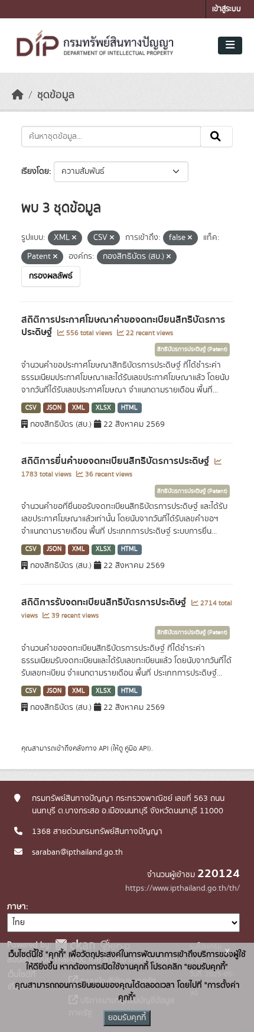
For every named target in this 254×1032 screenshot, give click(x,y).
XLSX (103, 408)
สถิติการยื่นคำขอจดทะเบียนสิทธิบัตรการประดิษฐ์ (116, 461)
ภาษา (16, 907)
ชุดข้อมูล (55, 95)
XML (78, 408)
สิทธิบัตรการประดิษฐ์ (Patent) (192, 349)
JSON (54, 408)
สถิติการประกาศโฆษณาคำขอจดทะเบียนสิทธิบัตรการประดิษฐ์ (123, 326)
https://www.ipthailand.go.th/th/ (182, 888)
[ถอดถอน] (74, 238)
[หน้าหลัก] (18, 95)
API (104, 748)
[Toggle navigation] (230, 45)
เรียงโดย (35, 171)
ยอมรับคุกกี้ (127, 1018)
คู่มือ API (137, 748)
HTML (129, 408)
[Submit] (216, 136)
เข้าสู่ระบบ (226, 9)
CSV (31, 408)
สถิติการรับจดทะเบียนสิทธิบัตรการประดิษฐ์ (104, 602)
